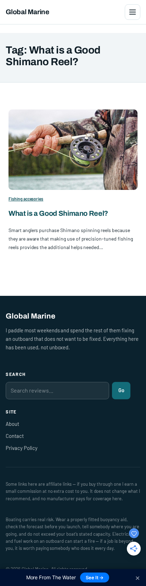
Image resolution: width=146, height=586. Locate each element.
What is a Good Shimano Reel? (58, 213)
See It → (95, 577)
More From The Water (51, 577)
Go (121, 390)
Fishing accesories (26, 198)
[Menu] (132, 12)
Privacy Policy (21, 448)
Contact (15, 436)
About (12, 424)
